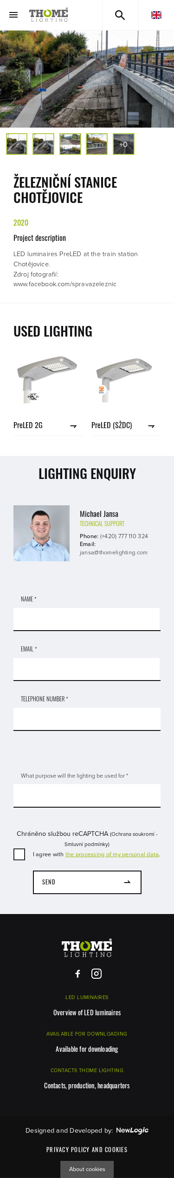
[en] (156, 15)
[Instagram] (96, 974)
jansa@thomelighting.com (114, 552)
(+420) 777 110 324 (124, 536)
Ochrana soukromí (133, 834)
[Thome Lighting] (48, 15)
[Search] (120, 15)
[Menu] (13, 15)
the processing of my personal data (112, 854)
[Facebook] (78, 974)
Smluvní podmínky (86, 844)
